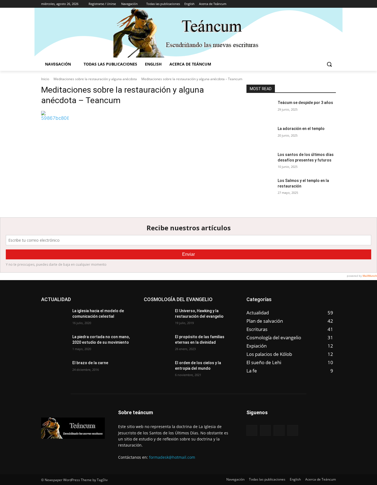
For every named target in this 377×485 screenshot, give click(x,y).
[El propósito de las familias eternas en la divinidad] (157, 343)
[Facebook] (310, 4)
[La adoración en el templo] (259, 135)
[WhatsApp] (333, 4)
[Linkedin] (317, 4)
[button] (329, 64)
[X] (325, 4)
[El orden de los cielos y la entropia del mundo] (157, 369)
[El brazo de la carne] (54, 369)
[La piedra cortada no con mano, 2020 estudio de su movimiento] (54, 343)
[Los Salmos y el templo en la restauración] (259, 187)
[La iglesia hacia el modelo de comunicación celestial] (54, 317)
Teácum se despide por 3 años (305, 102)
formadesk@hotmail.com (172, 457)
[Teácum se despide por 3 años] (259, 109)
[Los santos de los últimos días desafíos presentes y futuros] (259, 161)
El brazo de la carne (90, 363)
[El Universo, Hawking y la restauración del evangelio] (157, 317)
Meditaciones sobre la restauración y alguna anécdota (95, 79)
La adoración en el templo (301, 128)
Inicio (45, 79)
